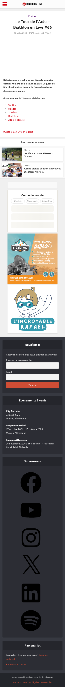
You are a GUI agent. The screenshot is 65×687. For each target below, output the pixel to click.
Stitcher (12, 112)
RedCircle (13, 115)
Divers (27, 150)
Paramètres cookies (16, 664)
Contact (17, 682)
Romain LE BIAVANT (42, 33)
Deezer (12, 108)
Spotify (12, 104)
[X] (31, 576)
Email (9, 371)
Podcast (32, 16)
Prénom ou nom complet (19, 360)
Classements (32, 201)
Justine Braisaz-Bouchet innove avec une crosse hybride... (42, 170)
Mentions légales (30, 682)
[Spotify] (31, 632)
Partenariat (46, 682)
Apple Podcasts (16, 119)
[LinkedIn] (31, 604)
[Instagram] (31, 549)
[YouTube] (31, 521)
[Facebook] (31, 494)
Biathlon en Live (13, 131)
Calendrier (47, 201)
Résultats (18, 201)
